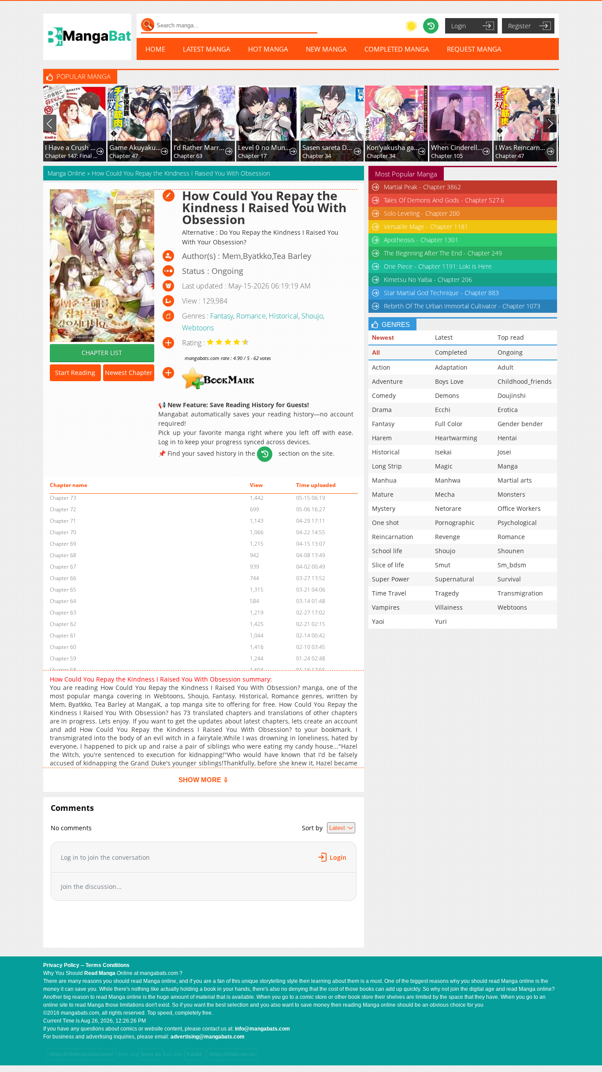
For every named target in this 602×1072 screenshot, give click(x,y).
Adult (505, 367)
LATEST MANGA (206, 49)
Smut (442, 565)
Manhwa (448, 480)
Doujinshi (512, 395)
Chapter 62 (63, 624)
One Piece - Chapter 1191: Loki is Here (438, 266)
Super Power (390, 579)
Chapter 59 (63, 658)
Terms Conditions (107, 965)
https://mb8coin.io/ (232, 1054)
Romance (251, 316)
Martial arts (515, 480)
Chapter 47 (123, 156)
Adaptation (451, 367)
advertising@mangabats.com (208, 1037)
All (376, 352)
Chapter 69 (63, 543)
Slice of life (388, 565)
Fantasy (221, 316)
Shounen (511, 551)
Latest (444, 337)
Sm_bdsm (512, 565)
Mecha (445, 494)
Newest (383, 337)
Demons (447, 395)
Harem (382, 438)
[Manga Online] (87, 37)
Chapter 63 (188, 156)
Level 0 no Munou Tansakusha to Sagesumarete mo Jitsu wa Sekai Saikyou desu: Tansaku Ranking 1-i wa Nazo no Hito (264, 147)
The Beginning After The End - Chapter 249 (443, 253)
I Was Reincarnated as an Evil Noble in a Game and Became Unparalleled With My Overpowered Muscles (522, 147)
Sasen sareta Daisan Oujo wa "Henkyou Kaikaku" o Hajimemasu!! (329, 147)
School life (387, 551)
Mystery (383, 508)
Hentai (507, 438)
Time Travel (389, 593)
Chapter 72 (63, 509)
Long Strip (387, 466)
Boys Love (449, 381)
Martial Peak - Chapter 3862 (422, 187)
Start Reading (75, 372)
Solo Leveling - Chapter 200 (422, 213)
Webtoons (198, 328)
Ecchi (442, 409)
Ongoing (510, 352)
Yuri (441, 621)
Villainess (449, 607)
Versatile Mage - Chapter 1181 (426, 226)
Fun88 (194, 1054)
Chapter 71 (63, 521)
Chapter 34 (316, 156)
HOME (155, 49)
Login (458, 26)
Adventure (387, 381)
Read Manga (99, 973)
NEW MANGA (326, 49)
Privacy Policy (61, 965)
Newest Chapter (128, 372)
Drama (382, 409)
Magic (444, 466)
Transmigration (520, 593)
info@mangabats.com (262, 1029)
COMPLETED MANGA (396, 49)
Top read (511, 337)
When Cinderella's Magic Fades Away (457, 147)
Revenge (447, 536)
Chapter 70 (63, 532)
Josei (504, 452)
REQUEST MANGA (474, 49)
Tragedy (447, 593)
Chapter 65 (63, 589)
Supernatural (454, 579)
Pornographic (455, 522)
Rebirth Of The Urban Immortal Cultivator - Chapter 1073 (462, 306)
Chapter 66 (63, 578)
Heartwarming (456, 438)
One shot (385, 522)
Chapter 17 (252, 156)
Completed (451, 352)
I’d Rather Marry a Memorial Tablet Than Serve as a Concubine (200, 147)
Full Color (449, 424)
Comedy (384, 395)
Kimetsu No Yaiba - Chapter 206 (428, 279)
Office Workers (519, 508)
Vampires (386, 607)
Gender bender (520, 424)
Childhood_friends (525, 381)
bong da (151, 1054)
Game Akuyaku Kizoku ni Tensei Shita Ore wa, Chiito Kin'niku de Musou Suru (136, 147)
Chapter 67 (63, 566)
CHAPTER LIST (102, 353)
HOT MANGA (268, 49)
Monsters (511, 494)
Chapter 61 (63, 635)
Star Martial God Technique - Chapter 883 (441, 293)
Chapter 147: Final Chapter (71, 156)
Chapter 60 (63, 647)
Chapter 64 (63, 601)
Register (519, 26)
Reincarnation (392, 536)
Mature (383, 494)
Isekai (443, 452)
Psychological (517, 522)
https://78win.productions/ (81, 1054)
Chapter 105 (447, 156)
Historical (283, 316)
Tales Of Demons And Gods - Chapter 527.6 (444, 200)
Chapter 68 (63, 555)
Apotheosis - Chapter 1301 (421, 240)
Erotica (508, 409)
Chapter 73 (63, 498)
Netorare (448, 508)
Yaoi (378, 621)
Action (381, 367)
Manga (508, 466)
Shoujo (312, 316)
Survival (509, 579)
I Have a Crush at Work (71, 147)
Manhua (384, 480)
